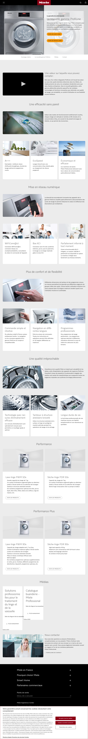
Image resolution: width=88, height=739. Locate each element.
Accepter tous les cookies (65, 718)
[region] (44, 722)
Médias (56, 57)
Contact (64, 57)
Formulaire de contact (54, 652)
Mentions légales (7, 737)
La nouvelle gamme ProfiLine (42, 57)
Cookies (27, 737)
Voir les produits (13, 497)
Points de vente (23, 693)
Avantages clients (26, 57)
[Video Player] (23, 84)
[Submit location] (70, 696)
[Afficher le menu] (4, 3)
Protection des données (18, 737)
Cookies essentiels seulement (65, 722)
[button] (23, 84)
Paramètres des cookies (65, 727)
